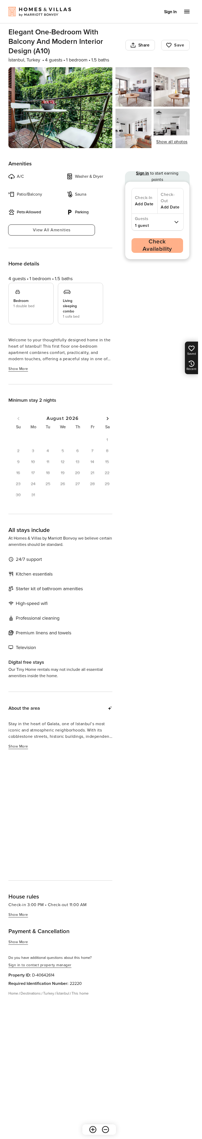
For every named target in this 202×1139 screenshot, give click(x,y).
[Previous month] (18, 418)
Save (179, 45)
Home (13, 993)
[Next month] (107, 418)
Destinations (31, 993)
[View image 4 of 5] (133, 128)
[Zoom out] (66, 858)
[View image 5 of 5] (172, 128)
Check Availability (157, 245)
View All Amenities (51, 230)
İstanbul (63, 993)
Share (144, 45)
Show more (18, 369)
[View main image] (60, 107)
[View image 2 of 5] (133, 87)
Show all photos (172, 141)
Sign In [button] (170, 11)
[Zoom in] (54, 858)
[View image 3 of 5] (172, 87)
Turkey (48, 993)
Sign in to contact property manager (40, 965)
